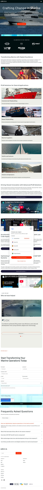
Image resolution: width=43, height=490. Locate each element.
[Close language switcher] (31, 228)
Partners (2, 475)
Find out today (5, 417)
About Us (2, 471)
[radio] (21, 238)
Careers (2, 477)
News (24, 460)
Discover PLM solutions (21, 197)
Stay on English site (21, 261)
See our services (21, 23)
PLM (1, 460)
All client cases (4, 350)
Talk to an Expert (21, 26)
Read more (21, 333)
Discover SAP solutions (20, 271)
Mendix (2, 464)
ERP (1, 462)
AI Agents (2, 466)
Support (2, 473)
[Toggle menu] (41, 1)
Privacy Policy (8, 395)
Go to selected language (21, 257)
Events (24, 462)
